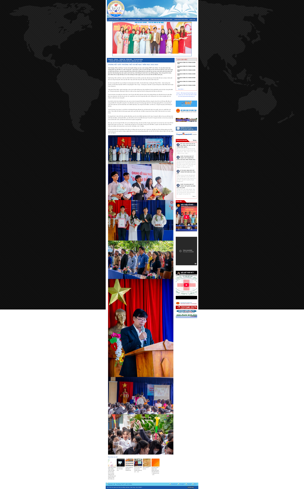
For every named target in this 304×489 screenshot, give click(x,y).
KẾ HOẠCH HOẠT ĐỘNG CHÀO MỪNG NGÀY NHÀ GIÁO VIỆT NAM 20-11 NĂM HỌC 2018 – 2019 (155, 471)
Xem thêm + (181, 89)
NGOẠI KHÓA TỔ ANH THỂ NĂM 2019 (120, 469)
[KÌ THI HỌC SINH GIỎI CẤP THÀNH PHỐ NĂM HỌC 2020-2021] (178, 171)
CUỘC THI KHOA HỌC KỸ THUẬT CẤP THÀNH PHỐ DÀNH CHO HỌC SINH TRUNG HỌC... (186, 158)
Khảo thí (192, 19)
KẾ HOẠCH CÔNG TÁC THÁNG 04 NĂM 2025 (186, 82)
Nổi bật (116, 59)
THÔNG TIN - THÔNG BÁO (125, 59)
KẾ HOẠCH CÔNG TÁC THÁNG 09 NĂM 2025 (186, 78)
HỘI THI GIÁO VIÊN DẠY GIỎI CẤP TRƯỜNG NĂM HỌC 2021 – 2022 (138, 469)
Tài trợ (194, 140)
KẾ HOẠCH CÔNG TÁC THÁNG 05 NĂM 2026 (186, 63)
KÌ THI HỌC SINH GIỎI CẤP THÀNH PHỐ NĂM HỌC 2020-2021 (186, 172)
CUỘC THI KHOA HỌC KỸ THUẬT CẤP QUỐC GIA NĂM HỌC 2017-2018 (186, 186)
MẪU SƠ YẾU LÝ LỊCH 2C (146, 468)
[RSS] (194, 484)
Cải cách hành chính (133, 19)
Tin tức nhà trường (138, 59)
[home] (116, 8)
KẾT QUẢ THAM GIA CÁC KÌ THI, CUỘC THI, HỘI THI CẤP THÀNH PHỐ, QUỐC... (186, 145)
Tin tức (123, 19)
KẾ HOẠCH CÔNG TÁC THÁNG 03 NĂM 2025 (186, 86)
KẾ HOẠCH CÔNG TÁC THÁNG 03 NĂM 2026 (186, 71)
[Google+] (181, 484)
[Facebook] (173, 484)
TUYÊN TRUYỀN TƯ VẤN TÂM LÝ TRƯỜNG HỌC (129, 469)
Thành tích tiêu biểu (181, 140)
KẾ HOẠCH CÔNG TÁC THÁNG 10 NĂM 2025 (186, 74)
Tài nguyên (145, 19)
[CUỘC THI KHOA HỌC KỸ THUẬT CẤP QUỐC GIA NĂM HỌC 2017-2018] (178, 185)
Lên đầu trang (191, 487)
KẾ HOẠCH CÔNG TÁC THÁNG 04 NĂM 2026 (186, 67)
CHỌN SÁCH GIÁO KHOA (181, 19)
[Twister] (188, 484)
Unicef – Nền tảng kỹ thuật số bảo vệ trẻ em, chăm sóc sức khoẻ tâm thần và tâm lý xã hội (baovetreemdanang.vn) (186, 94)
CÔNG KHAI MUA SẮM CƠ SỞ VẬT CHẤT (161, 19)
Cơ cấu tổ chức (114, 19)
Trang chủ (110, 59)
